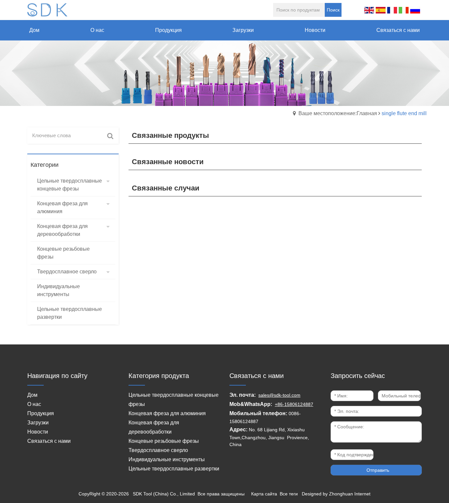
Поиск (333, 10)
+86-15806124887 (294, 404)
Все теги (289, 493)
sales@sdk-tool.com (279, 395)
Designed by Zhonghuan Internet (336, 493)
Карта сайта (264, 493)
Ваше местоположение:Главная (337, 113)
